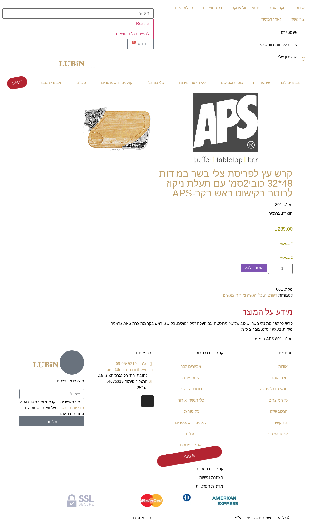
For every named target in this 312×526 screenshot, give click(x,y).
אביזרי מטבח (50, 83)
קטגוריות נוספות (210, 469)
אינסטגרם (289, 33)
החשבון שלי (287, 57)
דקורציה (270, 295)
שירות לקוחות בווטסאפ (278, 45)
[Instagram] (147, 401)
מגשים (228, 295)
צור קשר (298, 19)
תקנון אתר (277, 8)
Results (142, 23)
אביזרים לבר (290, 83)
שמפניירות (261, 83)
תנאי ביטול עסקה (245, 8)
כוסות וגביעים (232, 83)
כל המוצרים (212, 8)
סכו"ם (81, 83)
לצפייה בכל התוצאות (132, 34)
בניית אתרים (143, 518)
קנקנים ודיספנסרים (116, 83)
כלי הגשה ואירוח (192, 83)
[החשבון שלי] (303, 60)
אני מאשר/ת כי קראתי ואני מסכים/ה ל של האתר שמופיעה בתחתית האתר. (52, 408)
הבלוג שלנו (184, 8)
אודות (300, 8)
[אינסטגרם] (303, 36)
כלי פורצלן (155, 83)
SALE (17, 83)
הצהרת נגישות (211, 477)
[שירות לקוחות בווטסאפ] (303, 48)
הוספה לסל (254, 268)
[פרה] (117, 165)
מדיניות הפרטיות (209, 486)
